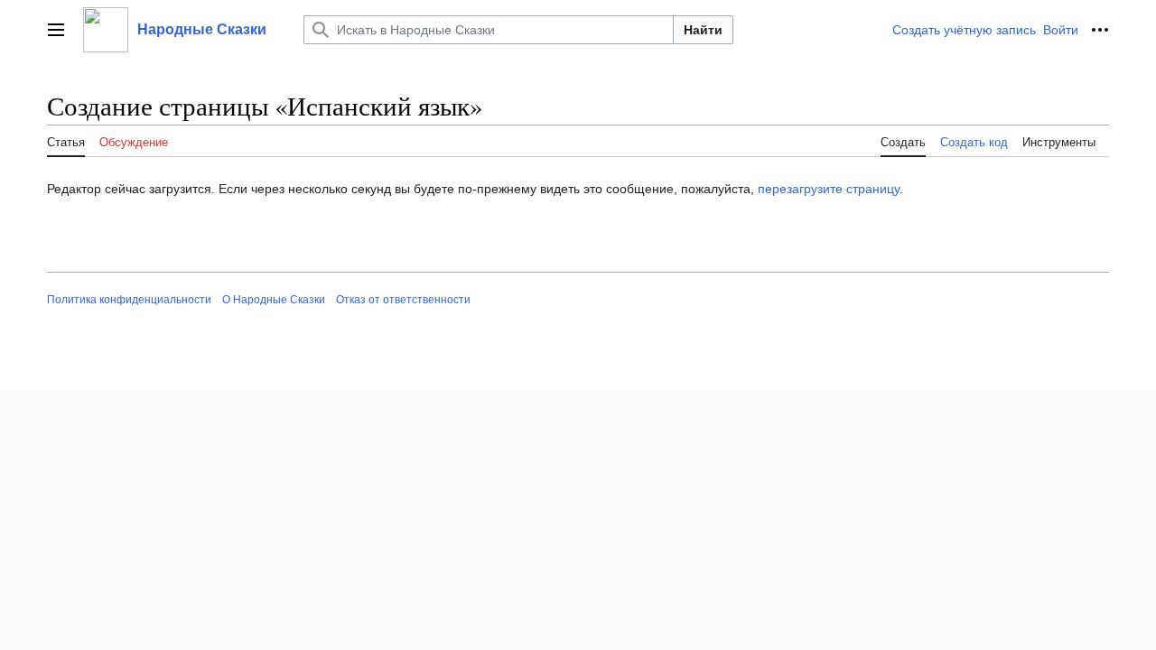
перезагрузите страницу (829, 188)
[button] (56, 29)
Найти (703, 30)
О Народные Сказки (273, 299)
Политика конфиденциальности (129, 299)
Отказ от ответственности (403, 299)
